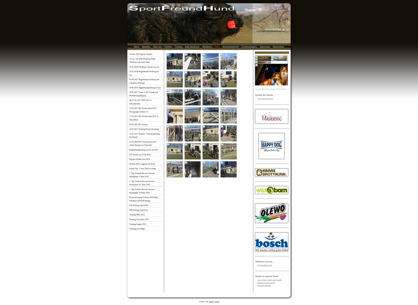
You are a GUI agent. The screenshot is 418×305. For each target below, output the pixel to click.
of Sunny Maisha (264, 285)
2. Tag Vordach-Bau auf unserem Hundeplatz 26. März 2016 (142, 183)
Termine (168, 46)
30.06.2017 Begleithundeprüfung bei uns (145, 88)
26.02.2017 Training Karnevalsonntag (144, 129)
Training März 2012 (137, 215)
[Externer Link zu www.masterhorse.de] (271, 123)
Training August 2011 (137, 224)
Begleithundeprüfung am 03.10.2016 (143, 150)
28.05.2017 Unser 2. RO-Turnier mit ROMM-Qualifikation (143, 94)
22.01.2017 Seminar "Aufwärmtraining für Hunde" (144, 135)
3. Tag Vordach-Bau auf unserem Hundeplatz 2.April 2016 (142, 175)
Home (136, 46)
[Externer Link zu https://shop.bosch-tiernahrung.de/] (271, 251)
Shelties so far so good (266, 283)
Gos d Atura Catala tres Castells (269, 280)
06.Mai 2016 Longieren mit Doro (142, 164)
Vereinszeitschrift (230, 46)
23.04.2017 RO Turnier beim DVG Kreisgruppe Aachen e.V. (143, 110)
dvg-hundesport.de (264, 265)
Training (178, 46)
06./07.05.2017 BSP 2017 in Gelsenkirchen (140, 102)
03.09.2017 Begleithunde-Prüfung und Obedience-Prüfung (144, 81)
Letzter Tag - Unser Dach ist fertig (142, 168)
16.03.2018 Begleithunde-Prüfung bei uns (144, 73)
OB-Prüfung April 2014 (138, 205)
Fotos (217, 46)
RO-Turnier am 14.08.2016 (140, 154)
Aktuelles (146, 46)
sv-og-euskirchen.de (265, 99)
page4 (211, 302)
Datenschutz (278, 46)
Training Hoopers (249, 46)
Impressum (265, 46)
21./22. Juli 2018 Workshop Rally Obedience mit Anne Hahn (142, 60)
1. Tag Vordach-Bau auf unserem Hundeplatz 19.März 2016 (142, 191)
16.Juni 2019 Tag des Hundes (140, 54)
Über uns (157, 46)
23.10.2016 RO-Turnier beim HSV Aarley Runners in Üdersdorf (143, 143)
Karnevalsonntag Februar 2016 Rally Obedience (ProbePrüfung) (143, 199)
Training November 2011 (139, 219)
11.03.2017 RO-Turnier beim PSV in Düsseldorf (143, 118)
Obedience (207, 46)
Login (217, 302)
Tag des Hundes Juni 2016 (139, 159)
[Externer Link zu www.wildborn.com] (271, 193)
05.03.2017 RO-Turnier (138, 124)
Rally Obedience (192, 46)
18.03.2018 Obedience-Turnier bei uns (144, 67)
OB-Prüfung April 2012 (138, 210)
